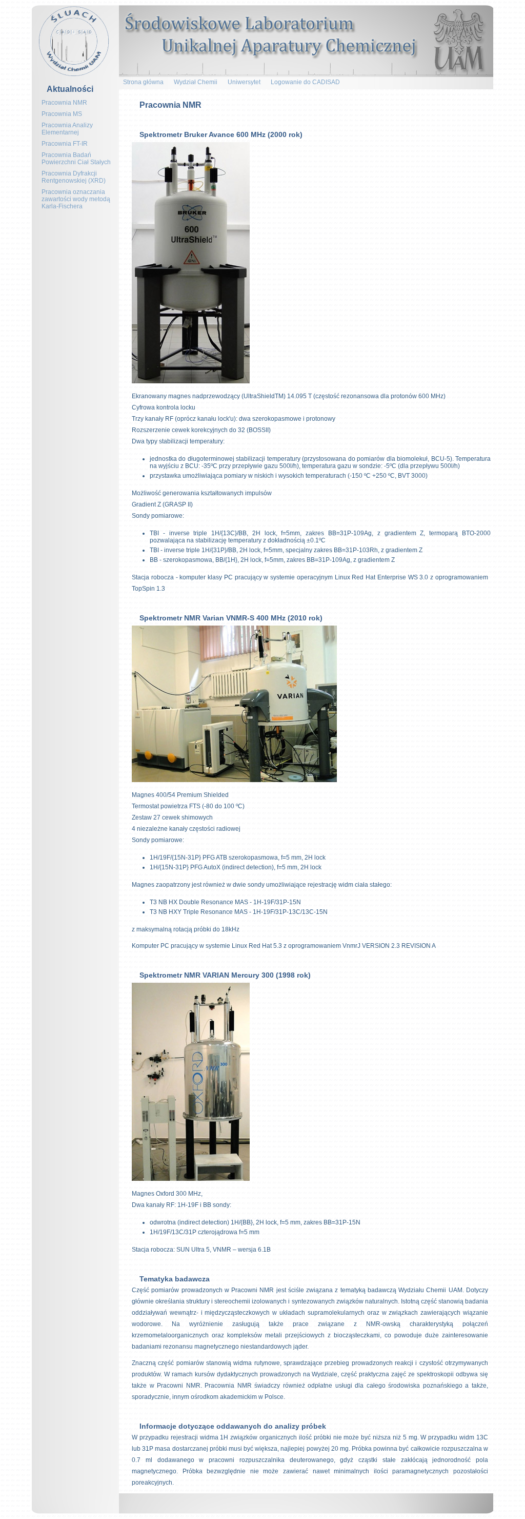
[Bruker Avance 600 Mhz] (191, 383)
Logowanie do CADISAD (305, 82)
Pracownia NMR (64, 102)
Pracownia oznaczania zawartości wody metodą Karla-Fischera (76, 199)
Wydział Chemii (195, 82)
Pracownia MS (62, 114)
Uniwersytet (244, 82)
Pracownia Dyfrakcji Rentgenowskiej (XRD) (74, 177)
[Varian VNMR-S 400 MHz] (234, 782)
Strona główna (143, 82)
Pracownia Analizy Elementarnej (67, 129)
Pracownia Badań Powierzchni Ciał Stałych (76, 158)
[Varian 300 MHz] (191, 1180)
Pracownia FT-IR (65, 143)
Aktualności (70, 89)
